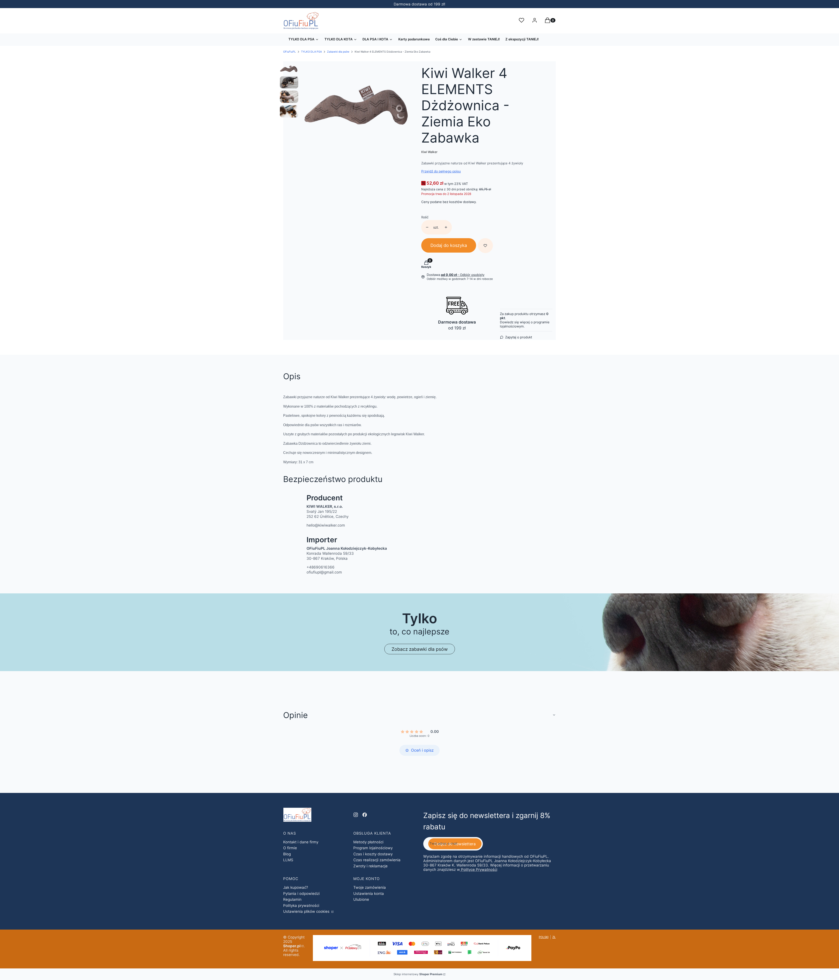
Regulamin (292, 899)
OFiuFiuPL (289, 51)
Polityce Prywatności (479, 869)
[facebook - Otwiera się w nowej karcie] (364, 814)
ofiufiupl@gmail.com (324, 572)
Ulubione (361, 899)
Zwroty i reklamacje (370, 866)
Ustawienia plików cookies (307, 911)
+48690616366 (321, 567)
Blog (287, 854)
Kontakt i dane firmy (300, 842)
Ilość (424, 217)
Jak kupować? (295, 887)
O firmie (290, 848)
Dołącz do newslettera (455, 844)
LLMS (288, 860)
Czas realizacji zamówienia (376, 860)
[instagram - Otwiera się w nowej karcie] (355, 814)
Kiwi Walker (429, 152)
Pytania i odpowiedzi (301, 893)
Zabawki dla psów (338, 51)
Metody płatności (368, 842)
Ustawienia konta (368, 893)
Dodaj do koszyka (448, 245)
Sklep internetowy (417, 974)
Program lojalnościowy (373, 848)
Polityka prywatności (301, 905)
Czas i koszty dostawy (373, 854)
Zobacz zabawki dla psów (420, 649)
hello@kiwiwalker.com (326, 525)
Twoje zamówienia (369, 887)
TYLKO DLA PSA (311, 51)
